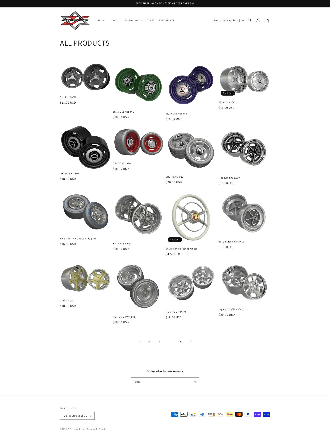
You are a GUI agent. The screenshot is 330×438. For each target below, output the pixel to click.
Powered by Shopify (97, 429)
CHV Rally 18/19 (174, 176)
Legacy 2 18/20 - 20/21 (231, 309)
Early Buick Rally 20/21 (231, 241)
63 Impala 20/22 (228, 102)
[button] (133, 20)
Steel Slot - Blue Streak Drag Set (78, 238)
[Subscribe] (195, 381)
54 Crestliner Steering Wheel (181, 248)
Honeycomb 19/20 (176, 312)
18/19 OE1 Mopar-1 (176, 113)
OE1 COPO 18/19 (122, 163)
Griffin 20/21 (67, 300)
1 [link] (139, 341)
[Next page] (191, 341)
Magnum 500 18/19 (229, 177)
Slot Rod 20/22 (68, 97)
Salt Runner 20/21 (123, 243)
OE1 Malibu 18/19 (70, 173)
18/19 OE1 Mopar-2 (123, 111)
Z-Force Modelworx (77, 429)
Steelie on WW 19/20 (124, 317)
